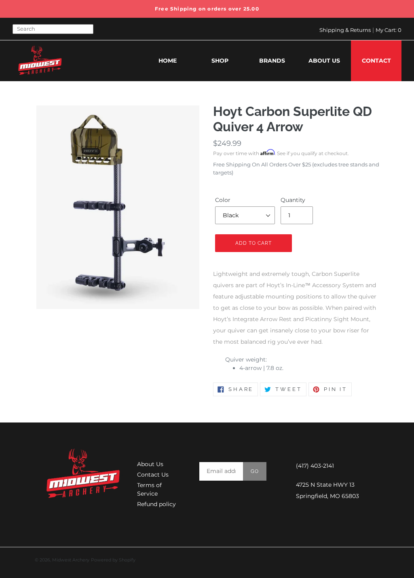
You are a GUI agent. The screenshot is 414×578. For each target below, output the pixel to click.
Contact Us (153, 474)
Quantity (293, 200)
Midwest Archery (70, 560)
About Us (150, 464)
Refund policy (156, 504)
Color (222, 200)
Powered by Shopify (113, 560)
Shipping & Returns (345, 30)
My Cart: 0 (388, 30)
